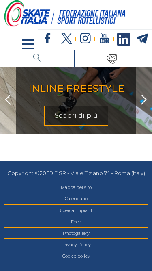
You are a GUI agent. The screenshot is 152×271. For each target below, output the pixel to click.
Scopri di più (76, 115)
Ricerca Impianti (76, 210)
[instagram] (85, 39)
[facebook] (47, 39)
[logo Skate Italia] (65, 25)
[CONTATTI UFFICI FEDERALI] (112, 58)
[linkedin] (123, 40)
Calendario (76, 199)
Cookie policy (76, 256)
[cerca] (37, 58)
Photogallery (76, 233)
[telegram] (142, 39)
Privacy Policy (76, 244)
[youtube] (104, 39)
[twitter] (66, 39)
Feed (76, 222)
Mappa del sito (76, 187)
